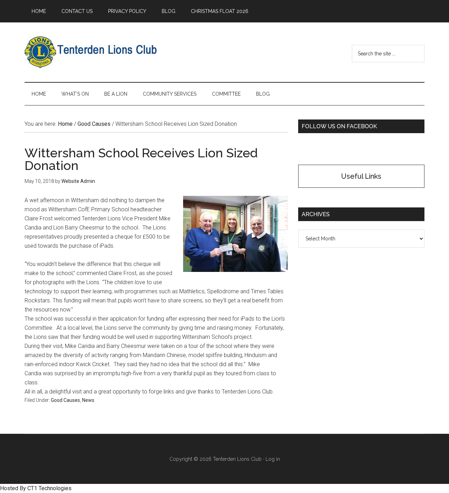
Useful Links (361, 176)
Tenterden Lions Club (91, 52)
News (88, 400)
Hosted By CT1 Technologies (36, 488)
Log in (273, 459)
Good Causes (65, 400)
